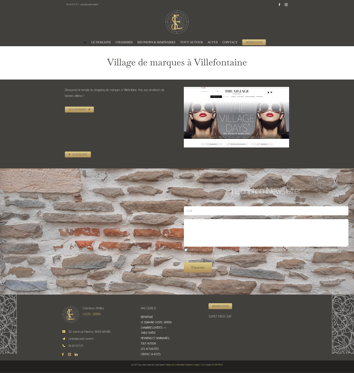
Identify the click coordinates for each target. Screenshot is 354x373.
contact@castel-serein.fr (89, 4)
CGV (202, 364)
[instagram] (69, 354)
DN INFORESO (217, 364)
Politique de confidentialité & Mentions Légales (182, 364)
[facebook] (62, 354)
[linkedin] (76, 354)
